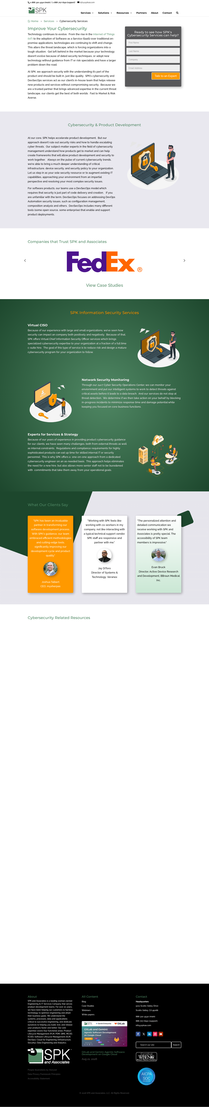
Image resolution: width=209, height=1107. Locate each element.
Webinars (86, 1010)
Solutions (103, 13)
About (154, 13)
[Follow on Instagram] (155, 1034)
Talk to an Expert (166, 76)
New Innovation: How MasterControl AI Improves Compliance (70, 958)
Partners (141, 13)
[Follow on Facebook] (138, 1034)
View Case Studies (104, 285)
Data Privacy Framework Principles (44, 1074)
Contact (167, 13)
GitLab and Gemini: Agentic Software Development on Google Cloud (103, 1053)
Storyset (53, 1070)
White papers (88, 1014)
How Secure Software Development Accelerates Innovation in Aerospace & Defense (84, 726)
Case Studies (88, 1006)
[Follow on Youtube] (161, 1034)
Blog (84, 1001)
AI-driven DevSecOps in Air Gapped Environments (63, 842)
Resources (123, 13)
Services (86, 13)
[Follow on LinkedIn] (149, 1034)
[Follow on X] (143, 1034)
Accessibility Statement (39, 1078)
